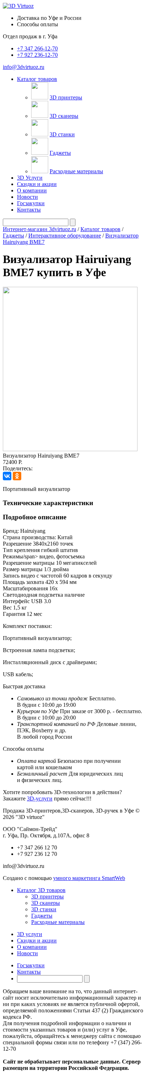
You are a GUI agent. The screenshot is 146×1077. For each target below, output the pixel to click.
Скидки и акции (37, 184)
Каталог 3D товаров (41, 890)
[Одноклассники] (17, 476)
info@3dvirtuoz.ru (23, 67)
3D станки (62, 134)
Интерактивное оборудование (64, 236)
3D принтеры (66, 97)
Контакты (29, 210)
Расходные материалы (76, 171)
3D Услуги (30, 178)
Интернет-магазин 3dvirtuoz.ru (39, 229)
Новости (27, 197)
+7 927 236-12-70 (37, 55)
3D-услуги (39, 799)
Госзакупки (31, 203)
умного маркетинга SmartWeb (89, 878)
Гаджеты (60, 153)
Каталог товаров (100, 229)
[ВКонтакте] (7, 476)
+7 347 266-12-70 (37, 48)
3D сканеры (64, 116)
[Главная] (18, 6)
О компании (32, 190)
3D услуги (29, 934)
